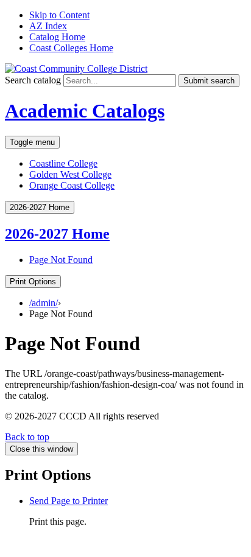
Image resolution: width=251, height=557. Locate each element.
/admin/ (43, 303)
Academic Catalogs (84, 111)
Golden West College (70, 174)
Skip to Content (59, 15)
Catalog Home (57, 37)
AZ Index (48, 26)
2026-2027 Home (57, 234)
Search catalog (33, 80)
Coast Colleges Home (71, 48)
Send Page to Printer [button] (68, 501)
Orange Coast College (72, 185)
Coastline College (63, 163)
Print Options (33, 281)
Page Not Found (61, 259)
